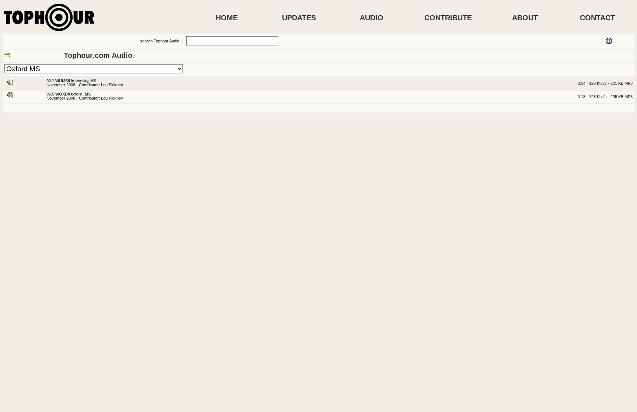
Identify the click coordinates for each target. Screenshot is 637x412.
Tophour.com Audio (98, 55)
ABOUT (525, 18)
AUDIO (371, 18)
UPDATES (299, 18)
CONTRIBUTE (448, 18)
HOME (227, 18)
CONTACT (597, 18)
